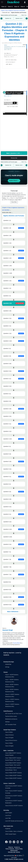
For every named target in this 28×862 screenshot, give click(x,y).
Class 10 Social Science (11, 740)
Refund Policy (14, 850)
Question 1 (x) (7, 288)
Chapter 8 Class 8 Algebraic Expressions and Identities (13, 10)
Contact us (17, 847)
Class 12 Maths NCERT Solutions (13, 778)
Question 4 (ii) (7, 401)
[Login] (24, 2)
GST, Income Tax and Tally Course (13, 713)
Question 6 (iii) (7, 499)
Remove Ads (14, 158)
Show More (14, 202)
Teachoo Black (16, 643)
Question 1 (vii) (7, 265)
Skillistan (7, 721)
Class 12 (3, 6)
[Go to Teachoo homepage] (13, 2)
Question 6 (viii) (7, 536)
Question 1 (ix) (13, 280)
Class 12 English (9, 745)
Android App (8, 664)
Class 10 (16, 6)
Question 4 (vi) (7, 431)
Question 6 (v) (13, 514)
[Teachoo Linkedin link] (21, 841)
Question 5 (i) (7, 446)
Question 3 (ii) (13, 356)
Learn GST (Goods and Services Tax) (14, 821)
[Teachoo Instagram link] (10, 841)
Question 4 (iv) (7, 416)
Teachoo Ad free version (11, 716)
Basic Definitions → (13, 611)
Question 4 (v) (13, 423)
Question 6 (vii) (13, 529)
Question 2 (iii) (7, 311)
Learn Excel (8, 815)
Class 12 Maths (9, 743)
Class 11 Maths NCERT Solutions (13, 775)
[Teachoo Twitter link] (14, 841)
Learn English (8, 812)
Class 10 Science (9, 735)
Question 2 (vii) (13, 341)
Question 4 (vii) (13, 439)
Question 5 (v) (13, 476)
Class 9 (23, 6)
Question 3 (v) (13, 378)
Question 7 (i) (7, 552)
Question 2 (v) (7, 326)
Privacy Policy (19, 848)
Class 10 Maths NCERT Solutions (13, 772)
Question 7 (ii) (13, 559)
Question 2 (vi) (13, 333)
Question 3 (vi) (7, 386)
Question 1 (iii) (7, 235)
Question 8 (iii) (13, 597)
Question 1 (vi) (13, 258)
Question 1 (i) (7, 220)
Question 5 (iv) (7, 469)
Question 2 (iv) (13, 318)
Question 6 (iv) (7, 506)
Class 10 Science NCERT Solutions (14, 805)
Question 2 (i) (7, 295)
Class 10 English (9, 737)
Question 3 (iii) (7, 363)
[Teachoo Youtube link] (18, 841)
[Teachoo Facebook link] (6, 841)
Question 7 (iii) (7, 567)
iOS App (7, 667)
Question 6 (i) (7, 484)
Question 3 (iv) (13, 371)
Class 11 (10, 6)
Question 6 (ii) (13, 491)
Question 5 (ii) (7, 454)
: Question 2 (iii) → (14, 153)
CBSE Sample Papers (10, 834)
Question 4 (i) (7, 393)
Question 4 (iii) (13, 408)
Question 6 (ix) (13, 544)
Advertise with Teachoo (14, 852)
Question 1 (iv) (7, 243)
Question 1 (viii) (7, 273)
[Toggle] (2, 2)
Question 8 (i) (7, 582)
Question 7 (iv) (13, 574)
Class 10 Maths (9, 732)
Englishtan (7, 828)
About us (10, 847)
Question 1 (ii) (13, 228)
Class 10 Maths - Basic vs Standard (13, 831)
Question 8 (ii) (7, 589)
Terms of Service (10, 848)
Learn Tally (8, 818)
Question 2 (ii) (13, 303)
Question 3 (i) (7, 348)
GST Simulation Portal (10, 724)
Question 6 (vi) (7, 521)
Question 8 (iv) (13, 604)
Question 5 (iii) (13, 461)
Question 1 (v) (13, 250)
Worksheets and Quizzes (11, 719)
